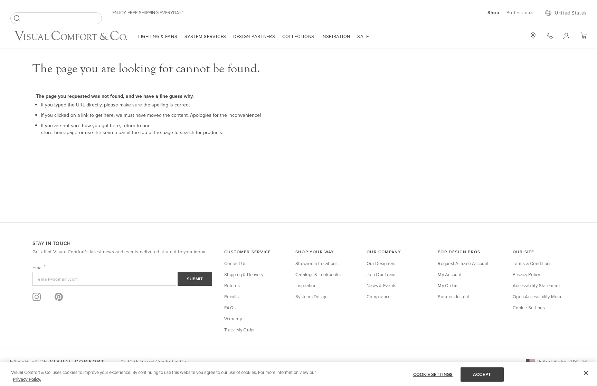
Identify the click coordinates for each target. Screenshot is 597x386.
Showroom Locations (316, 263)
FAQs (230, 307)
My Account (450, 274)
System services (205, 36)
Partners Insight (453, 296)
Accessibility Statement (536, 285)
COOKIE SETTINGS (433, 374)
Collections (298, 36)
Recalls (231, 296)
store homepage (59, 132)
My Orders (448, 285)
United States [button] (571, 13)
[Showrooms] (533, 35)
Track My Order (239, 330)
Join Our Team (381, 274)
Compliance (379, 296)
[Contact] (550, 35)
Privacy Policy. (27, 379)
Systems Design (311, 296)
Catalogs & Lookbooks (318, 274)
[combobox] (56, 18)
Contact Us (235, 263)
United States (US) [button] (557, 361)
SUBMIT (195, 279)
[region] (298, 374)
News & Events (381, 285)
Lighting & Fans (158, 36)
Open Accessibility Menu (537, 296)
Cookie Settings (529, 307)
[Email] (122, 279)
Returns (232, 285)
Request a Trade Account (463, 263)
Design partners (254, 36)
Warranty (233, 319)
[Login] (566, 35)
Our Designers (381, 263)
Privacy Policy (526, 274)
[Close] (586, 373)
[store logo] (70, 36)
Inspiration (335, 36)
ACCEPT (482, 374)
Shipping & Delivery (243, 274)
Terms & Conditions (532, 263)
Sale (363, 36)
